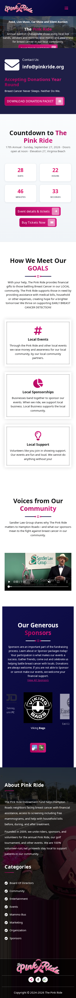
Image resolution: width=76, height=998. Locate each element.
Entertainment (19, 898)
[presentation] (34, 747)
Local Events (38, 339)
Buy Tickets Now (34, 222)
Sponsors (15, 938)
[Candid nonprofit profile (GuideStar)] (45, 979)
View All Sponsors (38, 680)
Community (17, 891)
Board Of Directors (22, 883)
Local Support (38, 444)
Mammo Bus (18, 914)
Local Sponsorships (38, 392)
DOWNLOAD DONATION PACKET (30, 101)
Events (14, 906)
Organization (18, 930)
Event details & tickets (34, 211)
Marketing (16, 922)
